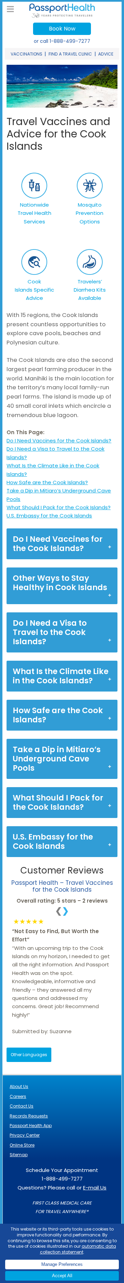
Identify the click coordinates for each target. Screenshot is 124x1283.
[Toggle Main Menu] (10, 9)
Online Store (22, 1145)
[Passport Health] (62, 16)
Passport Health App (31, 1125)
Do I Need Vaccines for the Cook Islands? (59, 440)
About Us (19, 1086)
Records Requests (29, 1116)
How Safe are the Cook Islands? (47, 482)
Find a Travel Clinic (70, 54)
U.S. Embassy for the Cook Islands (49, 515)
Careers (18, 1096)
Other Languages (29, 1055)
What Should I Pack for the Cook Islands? (59, 507)
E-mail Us (94, 1187)
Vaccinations (26, 54)
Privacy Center (25, 1135)
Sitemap (19, 1155)
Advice (105, 54)
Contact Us (21, 1106)
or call (62, 41)
